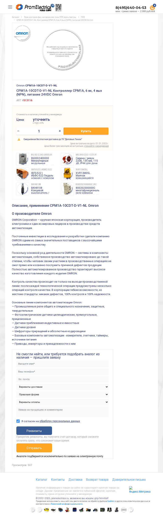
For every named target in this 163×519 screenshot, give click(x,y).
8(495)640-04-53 (130, 8)
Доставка (75, 479)
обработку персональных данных (59, 421)
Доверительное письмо (129, 479)
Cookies (110, 501)
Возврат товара (97, 479)
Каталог (41, 479)
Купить (86, 131)
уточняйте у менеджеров (96, 146)
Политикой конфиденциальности (67, 504)
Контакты (58, 479)
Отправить (34, 448)
